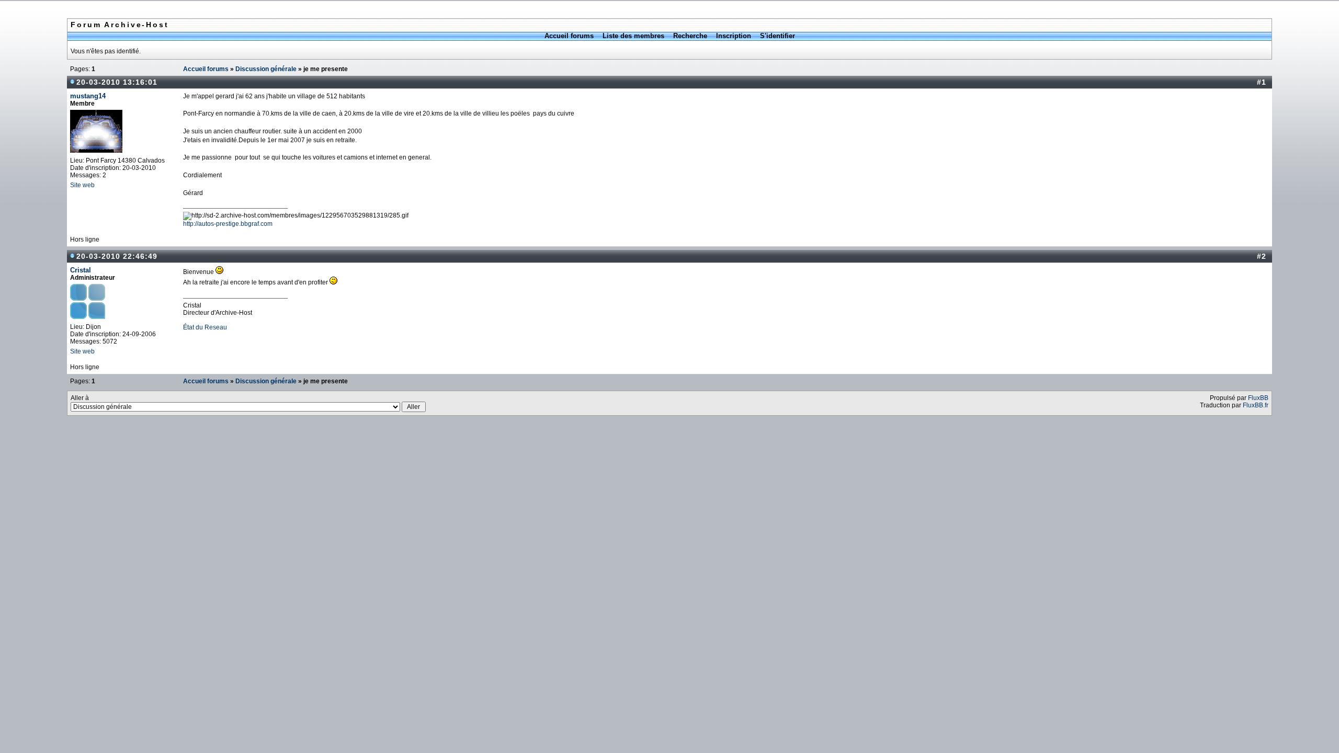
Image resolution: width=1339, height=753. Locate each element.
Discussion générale (266, 69)
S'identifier (777, 36)
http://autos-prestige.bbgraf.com (228, 223)
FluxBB (1258, 398)
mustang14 (88, 96)
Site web (82, 185)
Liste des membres (633, 36)
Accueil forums (569, 36)
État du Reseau (205, 327)
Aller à (80, 398)
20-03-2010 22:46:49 (116, 256)
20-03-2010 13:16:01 (116, 82)
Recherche (690, 36)
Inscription (733, 36)
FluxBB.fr (1255, 405)
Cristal (80, 270)
